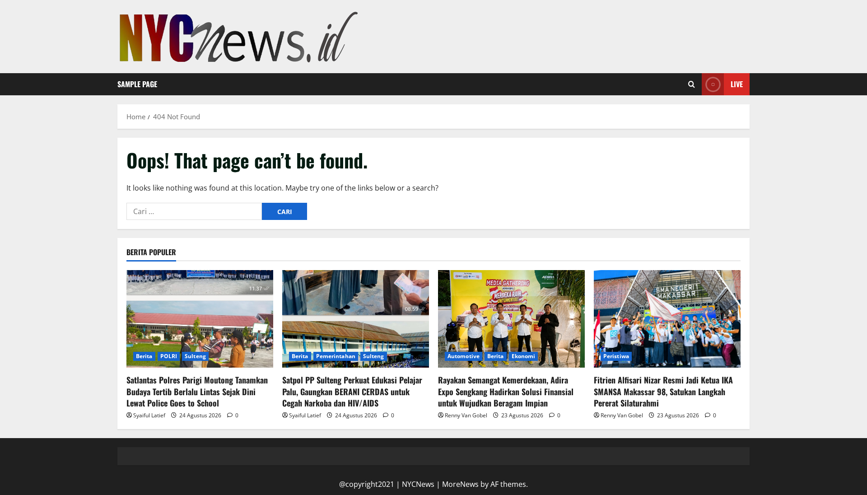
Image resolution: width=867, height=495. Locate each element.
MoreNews (460, 484)
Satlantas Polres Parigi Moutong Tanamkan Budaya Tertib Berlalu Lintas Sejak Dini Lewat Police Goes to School (197, 391)
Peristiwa (616, 356)
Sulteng (195, 356)
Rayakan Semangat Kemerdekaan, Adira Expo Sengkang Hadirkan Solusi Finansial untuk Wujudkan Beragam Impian (505, 391)
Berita (144, 356)
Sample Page (137, 84)
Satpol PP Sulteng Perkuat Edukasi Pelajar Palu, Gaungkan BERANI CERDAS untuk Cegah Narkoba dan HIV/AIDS (352, 391)
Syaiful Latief (149, 415)
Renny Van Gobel (466, 415)
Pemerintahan (335, 356)
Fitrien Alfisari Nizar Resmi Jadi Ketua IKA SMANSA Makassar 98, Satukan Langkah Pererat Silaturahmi (663, 391)
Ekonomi (524, 356)
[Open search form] (691, 84)
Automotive (463, 356)
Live (737, 84)
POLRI (168, 356)
